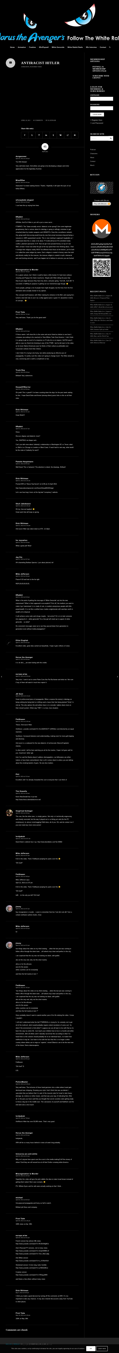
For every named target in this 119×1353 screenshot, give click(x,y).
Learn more (102, 1348)
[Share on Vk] (60, 135)
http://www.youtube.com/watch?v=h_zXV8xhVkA (32, 1261)
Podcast (93, 149)
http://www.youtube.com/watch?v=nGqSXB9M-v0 (32, 1251)
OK (91, 1348)
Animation (25, 67)
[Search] (109, 47)
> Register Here (96, 120)
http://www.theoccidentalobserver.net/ (28, 799)
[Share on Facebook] (24, 135)
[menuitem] (12, 47)
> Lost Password (96, 123)
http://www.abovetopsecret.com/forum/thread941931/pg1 (35, 488)
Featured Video (36, 67)
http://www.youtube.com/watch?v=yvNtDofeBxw (32, 1268)
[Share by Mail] (74, 135)
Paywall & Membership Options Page (99, 69)
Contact (92, 161)
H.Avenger (52, 120)
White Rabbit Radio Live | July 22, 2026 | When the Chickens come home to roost (101, 320)
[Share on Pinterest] (39, 135)
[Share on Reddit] (67, 135)
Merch (92, 165)
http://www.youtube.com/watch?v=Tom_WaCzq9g (32, 1254)
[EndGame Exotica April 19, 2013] (2, 676)
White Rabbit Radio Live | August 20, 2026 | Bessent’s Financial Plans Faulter (101, 298)
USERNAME (94, 95)
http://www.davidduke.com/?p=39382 (49, 842)
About (92, 157)
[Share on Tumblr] (53, 135)
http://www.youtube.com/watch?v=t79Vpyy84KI (32, 1275)
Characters (94, 153)
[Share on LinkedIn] (46, 135)
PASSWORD (94, 104)
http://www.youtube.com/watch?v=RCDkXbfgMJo (32, 1244)
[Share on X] (31, 135)
